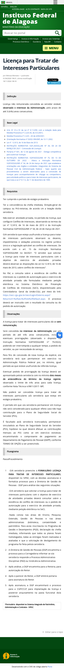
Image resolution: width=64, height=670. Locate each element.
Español (4, 6)
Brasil (9, 2)
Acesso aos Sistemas (51, 39)
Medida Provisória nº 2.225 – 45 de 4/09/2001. (26, 136)
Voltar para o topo (54, 632)
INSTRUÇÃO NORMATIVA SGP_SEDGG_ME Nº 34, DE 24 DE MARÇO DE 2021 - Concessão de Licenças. (34, 147)
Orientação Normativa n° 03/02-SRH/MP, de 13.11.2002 (30, 139)
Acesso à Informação (30, 39)
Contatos (57, 41)
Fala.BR (47, 41)
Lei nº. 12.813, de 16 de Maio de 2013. (22, 142)
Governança (13, 39)
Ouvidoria (37, 41)
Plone (50, 666)
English (13, 6)
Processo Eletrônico (21, 41)
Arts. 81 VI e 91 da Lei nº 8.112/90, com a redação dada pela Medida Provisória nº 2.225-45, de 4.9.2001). (34, 131)
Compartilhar (55, 83)
